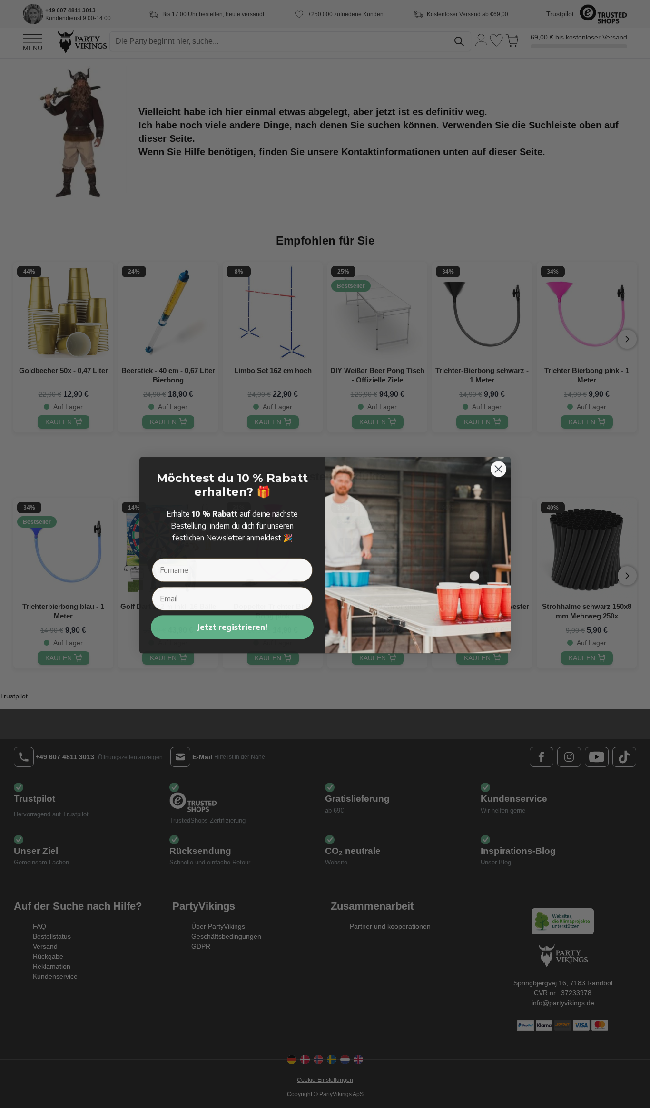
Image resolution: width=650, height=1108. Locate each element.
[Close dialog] (498, 468)
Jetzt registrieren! (232, 626)
